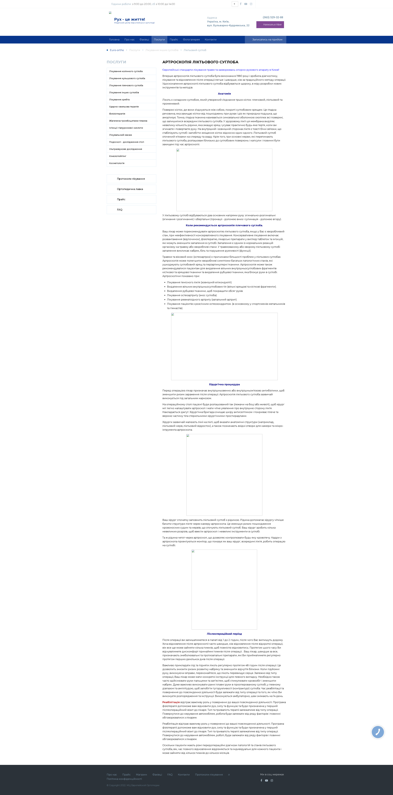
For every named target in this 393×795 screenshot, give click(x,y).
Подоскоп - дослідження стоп (126, 142)
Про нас (112, 774)
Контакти (184, 774)
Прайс (121, 199)
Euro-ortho (117, 50)
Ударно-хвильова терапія (124, 106)
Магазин (141, 774)
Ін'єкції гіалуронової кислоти (126, 127)
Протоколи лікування (131, 178)
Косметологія (116, 163)
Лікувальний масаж (120, 135)
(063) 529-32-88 (273, 17)
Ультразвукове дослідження (125, 149)
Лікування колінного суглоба (126, 71)
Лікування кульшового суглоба (127, 78)
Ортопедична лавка (130, 189)
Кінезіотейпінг (117, 156)
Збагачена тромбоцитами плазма (128, 120)
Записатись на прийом (267, 39)
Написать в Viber (272, 24)
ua (235, 4)
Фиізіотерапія (117, 113)
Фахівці (157, 774)
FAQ (119, 209)
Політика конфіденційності (124, 778)
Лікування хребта (119, 99)
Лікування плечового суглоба (126, 85)
